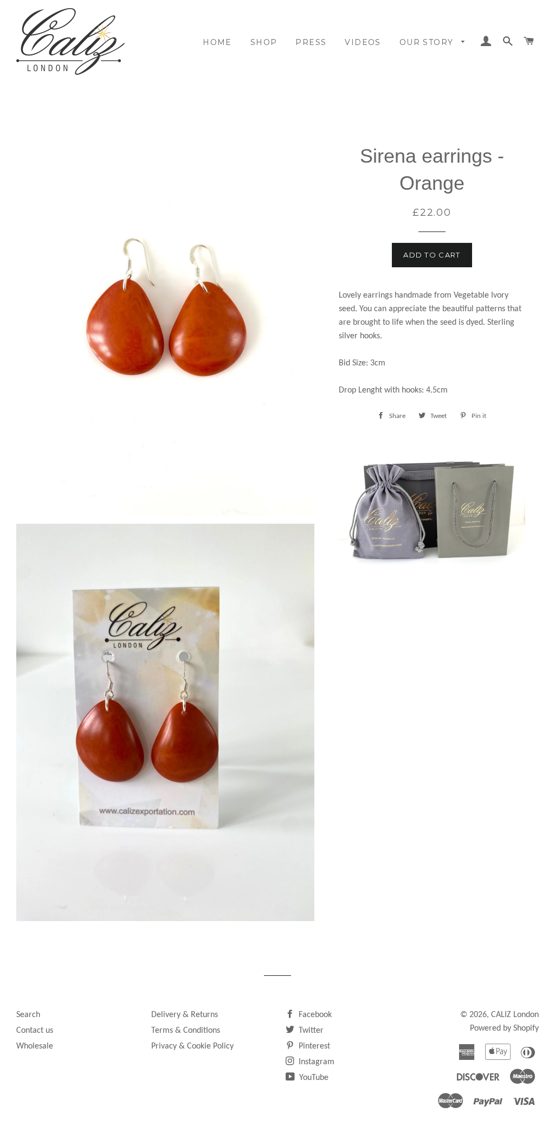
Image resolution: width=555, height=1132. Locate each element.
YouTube (312, 1077)
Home (217, 42)
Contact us (34, 1030)
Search (28, 1015)
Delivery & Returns (184, 1015)
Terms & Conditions (185, 1030)
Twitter (310, 1030)
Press (310, 42)
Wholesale (34, 1046)
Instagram (315, 1062)
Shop (264, 42)
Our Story (427, 42)
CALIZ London (515, 1015)
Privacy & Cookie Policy (192, 1046)
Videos (362, 42)
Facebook (314, 1015)
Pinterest (313, 1046)
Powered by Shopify (504, 1028)
